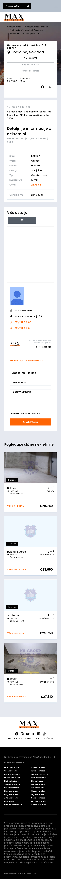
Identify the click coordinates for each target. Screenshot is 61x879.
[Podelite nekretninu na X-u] (50, 87)
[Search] (28, 6)
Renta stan (9, 801)
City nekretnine (38, 767)
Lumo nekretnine (38, 805)
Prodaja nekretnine (13, 805)
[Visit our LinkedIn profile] (39, 734)
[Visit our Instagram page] (22, 734)
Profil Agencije (43, 346)
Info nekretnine (38, 771)
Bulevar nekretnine (39, 774)
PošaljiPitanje (30, 422)
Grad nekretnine (11, 767)
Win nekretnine (38, 784)
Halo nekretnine (38, 778)
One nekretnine (38, 798)
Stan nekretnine (11, 788)
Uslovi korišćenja (43, 738)
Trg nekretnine (37, 794)
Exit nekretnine (37, 788)
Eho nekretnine (38, 781)
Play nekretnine (11, 791)
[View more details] (22, 220)
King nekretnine (11, 794)
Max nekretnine (38, 791)
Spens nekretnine (12, 784)
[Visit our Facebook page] (16, 734)
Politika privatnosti (19, 738)
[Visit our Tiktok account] (44, 734)
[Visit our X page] (33, 734)
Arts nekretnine (11, 798)
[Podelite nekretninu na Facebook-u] (43, 87)
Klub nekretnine (11, 781)
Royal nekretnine (12, 774)
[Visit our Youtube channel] (28, 734)
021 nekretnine (10, 771)
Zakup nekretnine (39, 801)
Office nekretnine (12, 778)
